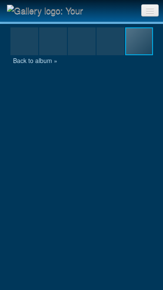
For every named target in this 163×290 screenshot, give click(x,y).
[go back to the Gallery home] (50, 10)
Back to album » (35, 60)
